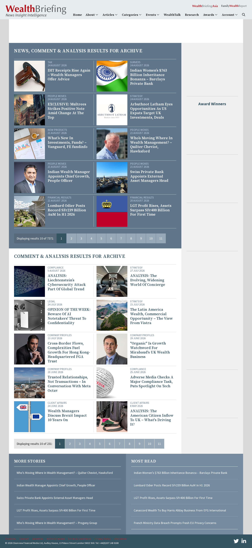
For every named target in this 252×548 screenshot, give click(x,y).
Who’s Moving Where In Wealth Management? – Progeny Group (57, 523)
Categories (130, 15)
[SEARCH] (243, 15)
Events (151, 15)
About (90, 15)
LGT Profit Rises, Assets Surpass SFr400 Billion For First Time (56, 510)
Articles (109, 15)
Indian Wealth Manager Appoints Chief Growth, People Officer (56, 485)
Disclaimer (120, 538)
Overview (10, 538)
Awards (209, 15)
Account (228, 15)
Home (77, 15)
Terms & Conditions (79, 538)
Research (192, 15)
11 (161, 238)
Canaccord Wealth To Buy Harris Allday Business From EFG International (180, 510)
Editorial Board (55, 538)
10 (151, 238)
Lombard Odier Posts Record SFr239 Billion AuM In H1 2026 (172, 485)
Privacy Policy (102, 538)
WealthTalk (172, 15)
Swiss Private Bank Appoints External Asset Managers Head (55, 498)
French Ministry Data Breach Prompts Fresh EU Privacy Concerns (175, 523)
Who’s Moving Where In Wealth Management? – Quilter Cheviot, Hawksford (65, 473)
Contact (24, 538)
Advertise (37, 538)
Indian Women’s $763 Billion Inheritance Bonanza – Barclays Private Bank (180, 473)
